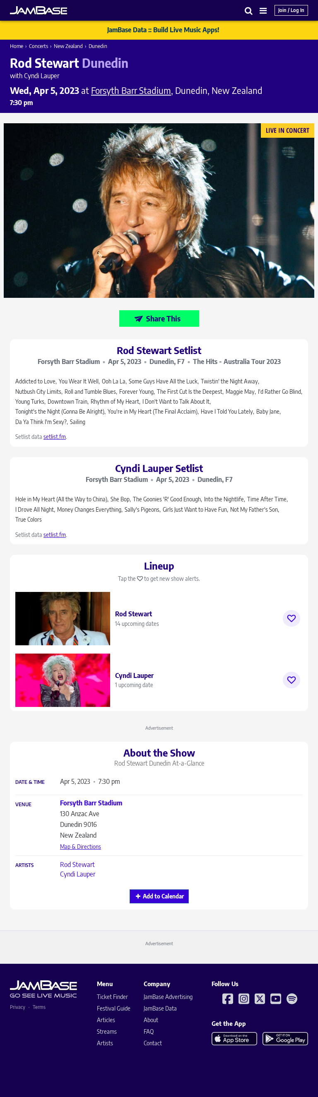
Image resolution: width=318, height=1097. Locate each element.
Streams (107, 1031)
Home (16, 46)
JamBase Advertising (168, 996)
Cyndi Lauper (77, 874)
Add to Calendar (163, 896)
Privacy (17, 1007)
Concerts (38, 46)
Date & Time (30, 782)
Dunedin (98, 46)
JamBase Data (160, 1008)
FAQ (149, 1031)
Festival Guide (113, 1008)
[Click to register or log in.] (291, 618)
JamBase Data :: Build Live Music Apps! (163, 30)
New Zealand (68, 46)
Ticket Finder (112, 996)
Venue (23, 804)
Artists (24, 865)
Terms (39, 1007)
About (151, 1019)
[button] (249, 10)
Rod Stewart (77, 864)
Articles (106, 1019)
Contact (153, 1043)
